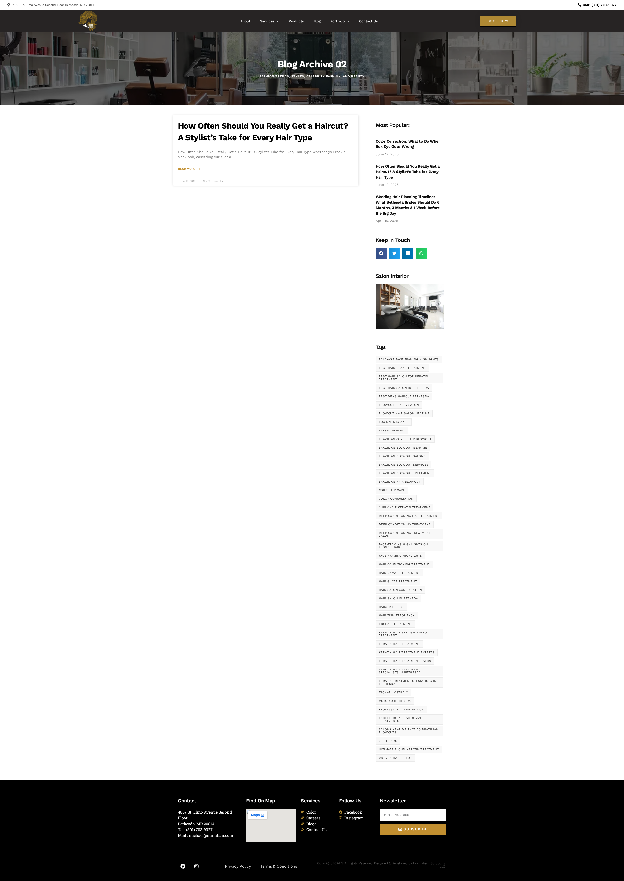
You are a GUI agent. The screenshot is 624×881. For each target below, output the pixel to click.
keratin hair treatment (399, 644)
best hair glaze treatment (402, 368)
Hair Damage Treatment (399, 573)
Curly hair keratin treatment (404, 507)
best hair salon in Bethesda (404, 388)
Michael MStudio (393, 692)
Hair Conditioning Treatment (404, 564)
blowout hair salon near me (404, 413)
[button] (381, 253)
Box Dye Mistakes (394, 422)
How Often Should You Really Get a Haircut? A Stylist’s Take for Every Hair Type (408, 172)
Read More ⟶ (189, 169)
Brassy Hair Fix (392, 430)
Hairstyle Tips (391, 607)
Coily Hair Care (392, 490)
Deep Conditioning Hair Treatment (409, 515)
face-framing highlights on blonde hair (403, 546)
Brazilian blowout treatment (405, 473)
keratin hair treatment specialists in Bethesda (400, 671)
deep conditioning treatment (404, 524)
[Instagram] (196, 866)
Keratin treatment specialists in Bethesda (408, 682)
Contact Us (368, 21)
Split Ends (388, 741)
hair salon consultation (400, 590)
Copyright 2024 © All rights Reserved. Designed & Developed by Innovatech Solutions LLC (381, 865)
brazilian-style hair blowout (405, 439)
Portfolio (337, 21)
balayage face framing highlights (409, 359)
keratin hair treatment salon (405, 661)
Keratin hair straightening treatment (403, 634)
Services (267, 21)
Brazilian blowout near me (403, 447)
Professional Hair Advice (401, 709)
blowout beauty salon (399, 405)
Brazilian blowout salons (402, 456)
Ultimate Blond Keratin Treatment (409, 749)
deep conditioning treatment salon (404, 534)
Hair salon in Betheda (398, 598)
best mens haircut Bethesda (404, 396)
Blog (317, 21)
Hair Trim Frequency (397, 615)
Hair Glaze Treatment (398, 581)
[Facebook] (183, 866)
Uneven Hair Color (395, 758)
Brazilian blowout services (403, 464)
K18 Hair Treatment (395, 624)
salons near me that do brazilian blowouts (409, 731)
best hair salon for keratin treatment (403, 378)
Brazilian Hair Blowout (399, 481)
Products (296, 21)
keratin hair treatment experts (406, 652)
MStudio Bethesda (395, 701)
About (245, 21)
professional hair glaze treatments (400, 719)
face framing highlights (400, 555)
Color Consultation (396, 498)
